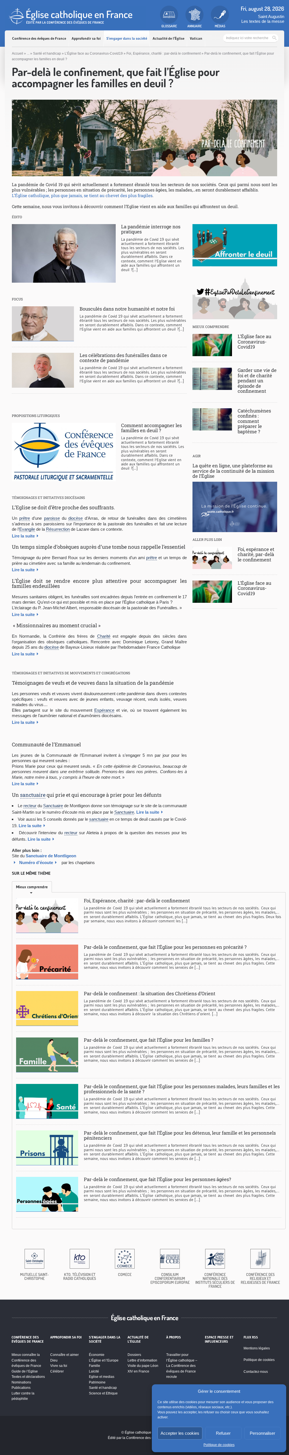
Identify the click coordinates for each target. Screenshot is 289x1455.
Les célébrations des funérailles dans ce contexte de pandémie (123, 357)
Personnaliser (262, 1433)
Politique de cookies (219, 1445)
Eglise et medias (101, 1377)
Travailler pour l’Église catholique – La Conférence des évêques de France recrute (181, 1366)
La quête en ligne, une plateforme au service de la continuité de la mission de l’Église (233, 470)
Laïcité (94, 1371)
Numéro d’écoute (36, 862)
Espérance (104, 710)
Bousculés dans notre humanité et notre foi (127, 308)
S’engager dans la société (126, 38)
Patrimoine (97, 1382)
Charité (103, 636)
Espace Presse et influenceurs (219, 1339)
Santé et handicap (47, 53)
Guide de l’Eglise (25, 1371)
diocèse (75, 518)
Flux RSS (251, 1337)
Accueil (17, 53)
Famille (94, 1366)
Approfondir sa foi (86, 38)
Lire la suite (23, 536)
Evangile (27, 529)
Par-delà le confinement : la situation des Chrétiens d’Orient (149, 993)
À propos (173, 1337)
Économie (96, 1355)
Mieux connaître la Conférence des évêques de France (26, 1360)
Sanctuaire (53, 805)
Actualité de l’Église (168, 38)
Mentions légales (257, 1348)
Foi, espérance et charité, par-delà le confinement (256, 554)
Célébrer (57, 1371)
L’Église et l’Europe (104, 1360)
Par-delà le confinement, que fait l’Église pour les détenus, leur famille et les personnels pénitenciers (180, 1135)
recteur (29, 805)
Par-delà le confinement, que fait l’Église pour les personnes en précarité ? (165, 947)
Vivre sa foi (58, 1366)
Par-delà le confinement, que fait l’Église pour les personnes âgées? (157, 1179)
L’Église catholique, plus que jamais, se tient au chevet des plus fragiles (82, 195)
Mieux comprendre (32, 886)
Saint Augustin (271, 16)
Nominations (21, 1382)
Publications (21, 1388)
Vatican (196, 38)
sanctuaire (32, 794)
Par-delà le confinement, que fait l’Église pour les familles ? (148, 1040)
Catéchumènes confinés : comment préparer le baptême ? (254, 421)
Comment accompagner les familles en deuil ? (151, 428)
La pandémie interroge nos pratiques (150, 229)
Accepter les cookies (180, 1433)
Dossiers (134, 1355)
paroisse (52, 518)
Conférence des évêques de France (39, 38)
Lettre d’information (142, 1360)
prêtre (24, 518)
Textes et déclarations (28, 1377)
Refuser (223, 1433)
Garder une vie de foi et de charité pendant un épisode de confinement (257, 380)
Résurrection (58, 529)
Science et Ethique (103, 1393)
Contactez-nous (256, 1372)
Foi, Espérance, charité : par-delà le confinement (163, 53)
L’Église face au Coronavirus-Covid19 (94, 53)
